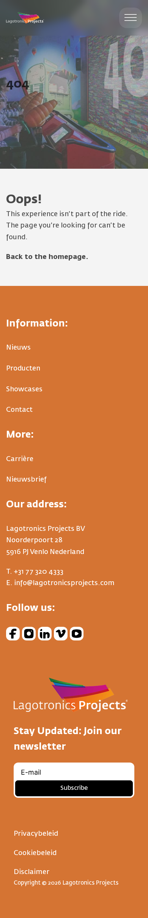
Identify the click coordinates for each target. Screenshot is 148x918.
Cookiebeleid (35, 853)
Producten (23, 368)
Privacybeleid (36, 833)
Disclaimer (31, 872)
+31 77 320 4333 (38, 571)
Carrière (19, 459)
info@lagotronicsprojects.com (64, 583)
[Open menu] (130, 18)
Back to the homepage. (47, 257)
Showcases (24, 389)
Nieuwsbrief (26, 479)
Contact (19, 409)
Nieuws (18, 347)
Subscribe (74, 788)
